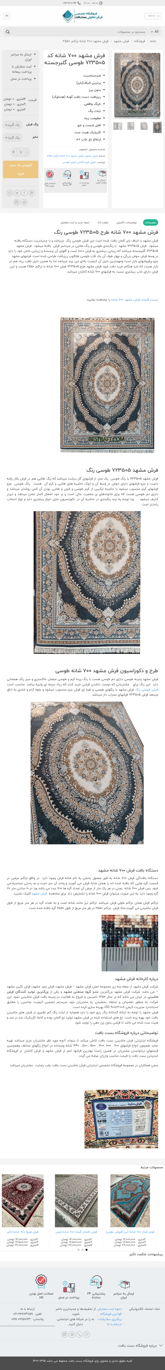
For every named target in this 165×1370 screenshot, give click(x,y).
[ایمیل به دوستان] (10, 193)
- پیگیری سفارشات (111, 1319)
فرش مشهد (121, 41)
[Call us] (79, 1334)
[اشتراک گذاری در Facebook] (24, 193)
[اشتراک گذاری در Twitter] (17, 193)
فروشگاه (139, 41)
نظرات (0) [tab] (103, 222)
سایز (35, 137)
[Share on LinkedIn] (16, 202)
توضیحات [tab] (150, 222)
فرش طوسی (69, 162)
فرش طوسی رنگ (146, 689)
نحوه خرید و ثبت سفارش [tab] (75, 222)
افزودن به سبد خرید (20, 169)
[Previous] (156, 85)
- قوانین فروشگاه (112, 1314)
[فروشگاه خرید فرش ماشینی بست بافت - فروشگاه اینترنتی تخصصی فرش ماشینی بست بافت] (82, 16)
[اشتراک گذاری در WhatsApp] (31, 193)
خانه (153, 41)
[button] (153, 16)
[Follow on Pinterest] (72, 1334)
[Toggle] (161, 1346)
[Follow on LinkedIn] (64, 1334)
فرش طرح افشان (86, 162)
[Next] (116, 85)
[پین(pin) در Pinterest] (24, 202)
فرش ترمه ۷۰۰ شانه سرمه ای (90, 1232)
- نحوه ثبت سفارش (110, 1309)
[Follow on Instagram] (86, 1334)
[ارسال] (8, 32)
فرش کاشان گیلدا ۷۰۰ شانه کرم (36, 1232)
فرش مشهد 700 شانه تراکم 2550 (85, 41)
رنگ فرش (32, 124)
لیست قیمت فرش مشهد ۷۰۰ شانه (134, 299)
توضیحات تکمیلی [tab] (127, 222)
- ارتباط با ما (115, 1324)
